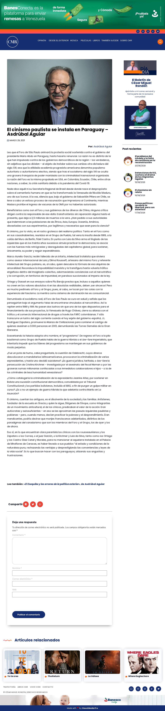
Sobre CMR (126, 40)
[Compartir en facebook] (26, 504)
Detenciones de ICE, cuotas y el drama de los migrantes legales (145, 175)
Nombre (17, 568)
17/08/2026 (140, 212)
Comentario (18, 535)
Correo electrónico (22, 579)
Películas (86, 40)
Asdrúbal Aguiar (103, 146)
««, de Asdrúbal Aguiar (64, 484)
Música (74, 40)
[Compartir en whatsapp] (40, 504)
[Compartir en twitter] (33, 504)
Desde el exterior (59, 40)
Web (14, 589)
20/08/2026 (140, 165)
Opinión (42, 40)
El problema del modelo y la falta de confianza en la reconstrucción (145, 159)
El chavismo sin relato (143, 191)
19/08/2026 (140, 182)
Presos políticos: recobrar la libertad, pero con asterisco (145, 206)
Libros (96, 40)
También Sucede (110, 40)
